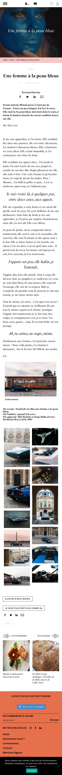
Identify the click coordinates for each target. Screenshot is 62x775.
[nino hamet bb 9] (45, 574)
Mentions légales (12, 753)
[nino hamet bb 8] (45, 535)
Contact (7, 748)
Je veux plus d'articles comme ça (23, 608)
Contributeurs (11, 744)
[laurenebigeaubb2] (45, 475)
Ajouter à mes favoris (17, 599)
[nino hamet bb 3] (17, 557)
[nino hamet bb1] (45, 554)
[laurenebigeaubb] (45, 436)
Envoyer (54, 720)
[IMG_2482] (17, 577)
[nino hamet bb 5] (17, 489)
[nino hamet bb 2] (45, 505)
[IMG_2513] (45, 456)
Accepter (32, 771)
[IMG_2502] (17, 538)
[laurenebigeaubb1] (17, 519)
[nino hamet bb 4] (17, 448)
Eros (8, 623)
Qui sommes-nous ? (14, 739)
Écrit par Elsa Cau (31, 93)
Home (6, 734)
